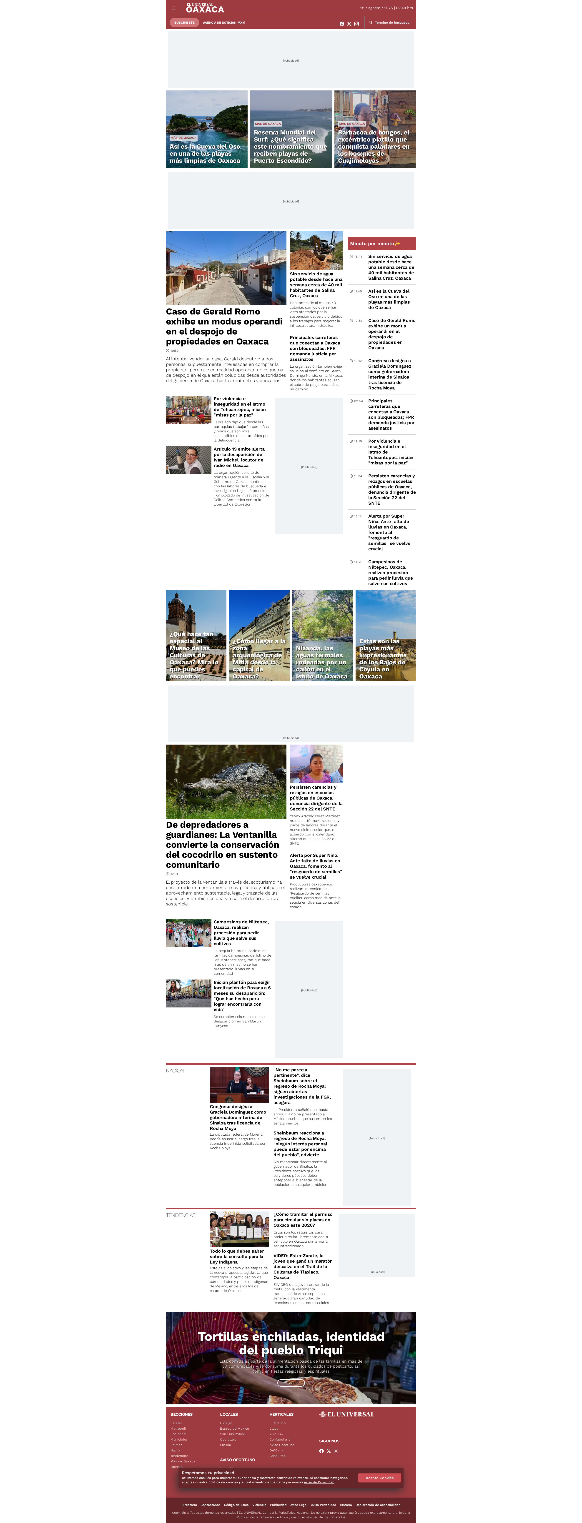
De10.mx (276, 1450)
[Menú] (174, 8)
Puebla (225, 1445)
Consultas (278, 1456)
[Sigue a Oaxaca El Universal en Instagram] (357, 24)
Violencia (259, 1505)
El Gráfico (278, 1423)
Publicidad (278, 1505)
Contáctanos (210, 1505)
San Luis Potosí (232, 1434)
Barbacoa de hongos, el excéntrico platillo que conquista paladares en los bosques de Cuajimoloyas (373, 146)
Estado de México (234, 1428)
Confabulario (280, 1439)
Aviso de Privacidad (319, 1482)
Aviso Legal (298, 1505)
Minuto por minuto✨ (375, 243)
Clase (274, 1428)
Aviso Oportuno (282, 1445)
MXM (241, 22)
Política (177, 1445)
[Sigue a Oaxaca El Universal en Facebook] (343, 24)
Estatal (176, 1423)
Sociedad (178, 1434)
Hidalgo (226, 1423)
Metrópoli (178, 1428)
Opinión (177, 1466)
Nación (176, 1450)
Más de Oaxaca (183, 138)
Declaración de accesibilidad (378, 1505)
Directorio (189, 1505)
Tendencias (180, 1456)
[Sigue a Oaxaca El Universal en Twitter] (350, 24)
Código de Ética (236, 1505)
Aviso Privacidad (323, 1505)
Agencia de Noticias (219, 22)
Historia (346, 1505)
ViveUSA (276, 1434)
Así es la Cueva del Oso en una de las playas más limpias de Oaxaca (205, 153)
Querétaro (228, 1439)
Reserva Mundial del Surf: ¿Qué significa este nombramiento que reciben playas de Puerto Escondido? (290, 146)
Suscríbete (184, 22)
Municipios (179, 1439)
